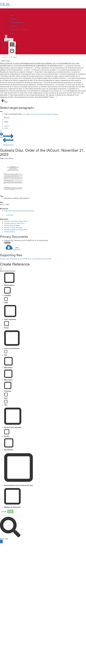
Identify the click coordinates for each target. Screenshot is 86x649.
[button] (1, 135)
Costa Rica (9, 215)
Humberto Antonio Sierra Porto (14, 223)
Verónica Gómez (9, 232)
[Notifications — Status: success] (6, 36)
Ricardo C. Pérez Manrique (13, 227)
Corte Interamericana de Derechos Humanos (19, 211)
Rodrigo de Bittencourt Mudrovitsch (16, 229)
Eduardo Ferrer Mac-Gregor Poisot (15, 221)
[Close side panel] (1, 131)
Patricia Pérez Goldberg (12, 225)
